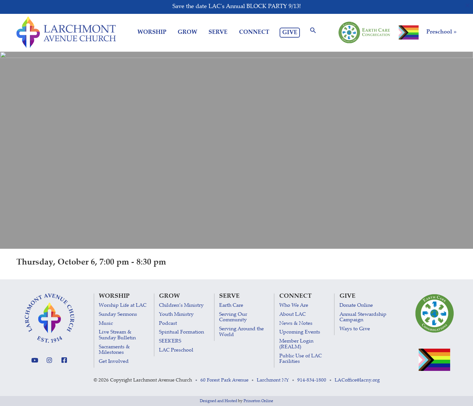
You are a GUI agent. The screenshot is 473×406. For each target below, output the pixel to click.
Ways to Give (354, 329)
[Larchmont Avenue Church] (66, 32)
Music (106, 323)
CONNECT (254, 32)
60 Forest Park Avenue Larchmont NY (244, 380)
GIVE (289, 32)
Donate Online (356, 305)
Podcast (168, 323)
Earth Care (231, 305)
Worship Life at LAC (122, 305)
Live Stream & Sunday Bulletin (117, 335)
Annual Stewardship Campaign (362, 317)
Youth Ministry (176, 314)
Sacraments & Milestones (114, 350)
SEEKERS (170, 341)
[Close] (467, 5)
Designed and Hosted (218, 401)
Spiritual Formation (181, 332)
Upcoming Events (299, 332)
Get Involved (114, 361)
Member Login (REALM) (296, 344)
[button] (313, 32)
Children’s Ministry (181, 305)
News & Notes (295, 323)
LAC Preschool (176, 350)
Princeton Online (258, 401)
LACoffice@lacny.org (357, 380)
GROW (187, 32)
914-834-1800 (311, 380)
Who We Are (293, 305)
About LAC (292, 314)
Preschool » (441, 32)
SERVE (218, 32)
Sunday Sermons (118, 314)
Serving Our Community (233, 317)
